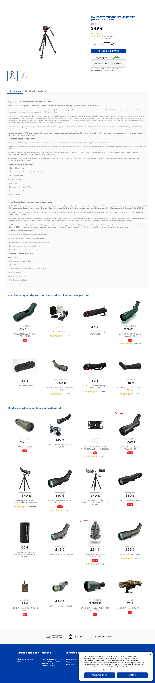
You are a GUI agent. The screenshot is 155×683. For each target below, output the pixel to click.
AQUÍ (118, 663)
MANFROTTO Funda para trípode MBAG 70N (95, 332)
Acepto (132, 675)
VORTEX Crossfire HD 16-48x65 (130, 554)
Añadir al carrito (108, 51)
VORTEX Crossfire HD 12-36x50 (60, 554)
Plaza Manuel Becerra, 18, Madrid (26, 660)
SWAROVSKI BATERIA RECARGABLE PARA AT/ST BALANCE (25, 554)
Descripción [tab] (15, 91)
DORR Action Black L (25, 385)
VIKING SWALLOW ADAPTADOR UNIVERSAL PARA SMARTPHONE (95, 447)
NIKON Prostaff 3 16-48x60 (130, 500)
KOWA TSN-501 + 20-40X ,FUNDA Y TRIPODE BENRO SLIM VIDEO (95, 502)
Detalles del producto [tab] (35, 91)
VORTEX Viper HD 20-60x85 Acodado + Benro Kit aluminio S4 (24, 501)
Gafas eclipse (71, 665)
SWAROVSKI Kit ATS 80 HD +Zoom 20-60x (130, 335)
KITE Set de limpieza (60, 331)
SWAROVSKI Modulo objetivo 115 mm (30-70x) (95, 609)
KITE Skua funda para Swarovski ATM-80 (130, 388)
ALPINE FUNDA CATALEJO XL (130, 608)
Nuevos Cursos (71, 659)
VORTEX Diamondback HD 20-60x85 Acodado (60, 501)
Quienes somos (71, 662)
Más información (90, 670)
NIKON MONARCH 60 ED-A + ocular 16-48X (130, 447)
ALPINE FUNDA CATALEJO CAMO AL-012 (25, 609)
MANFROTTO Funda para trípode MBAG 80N (95, 386)
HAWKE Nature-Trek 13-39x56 (60, 606)
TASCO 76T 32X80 (24, 446)
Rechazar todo (99, 675)
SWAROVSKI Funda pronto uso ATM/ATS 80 (25, 335)
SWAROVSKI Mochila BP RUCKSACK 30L (95, 555)
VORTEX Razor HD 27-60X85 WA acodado (60, 388)
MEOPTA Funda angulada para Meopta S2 (60, 445)
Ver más (114, 70)
